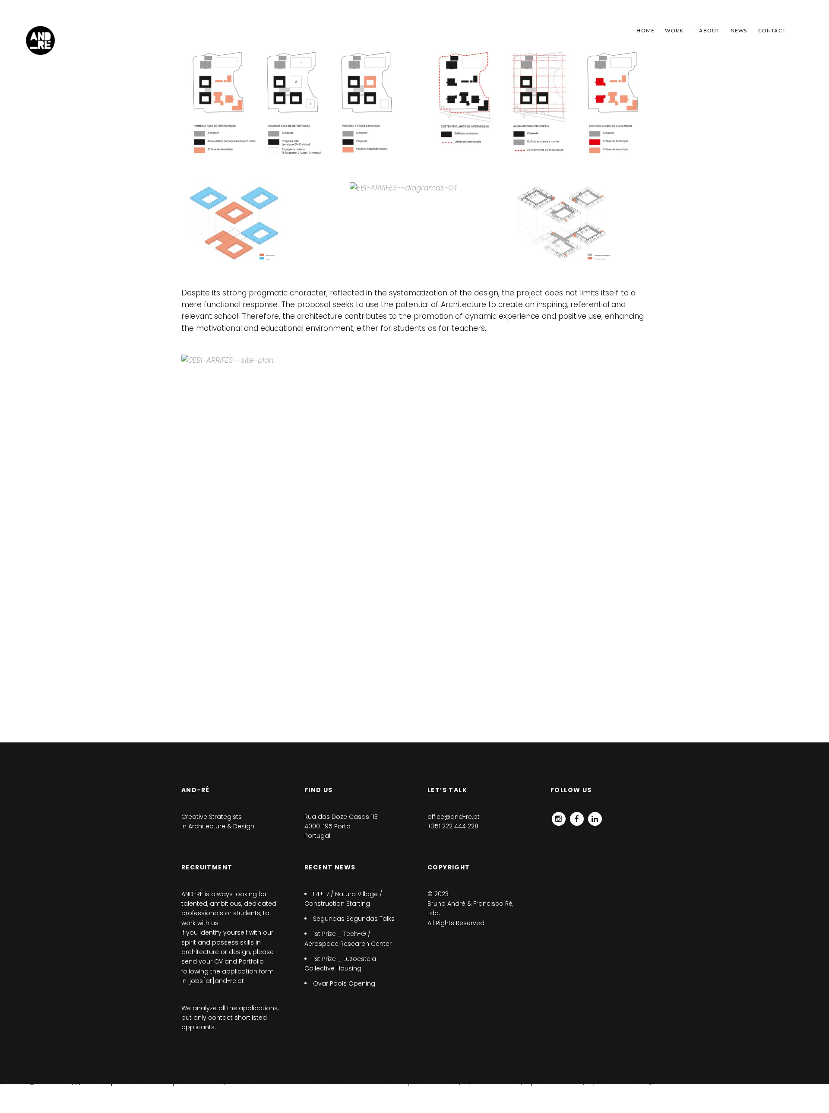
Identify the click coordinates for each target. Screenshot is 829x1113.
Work (674, 30)
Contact (772, 30)
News (739, 30)
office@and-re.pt (453, 816)
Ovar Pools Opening (344, 983)
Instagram (559, 816)
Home (645, 30)
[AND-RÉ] (40, 40)
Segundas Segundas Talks (354, 918)
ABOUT (709, 30)
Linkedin (595, 816)
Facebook (577, 816)
